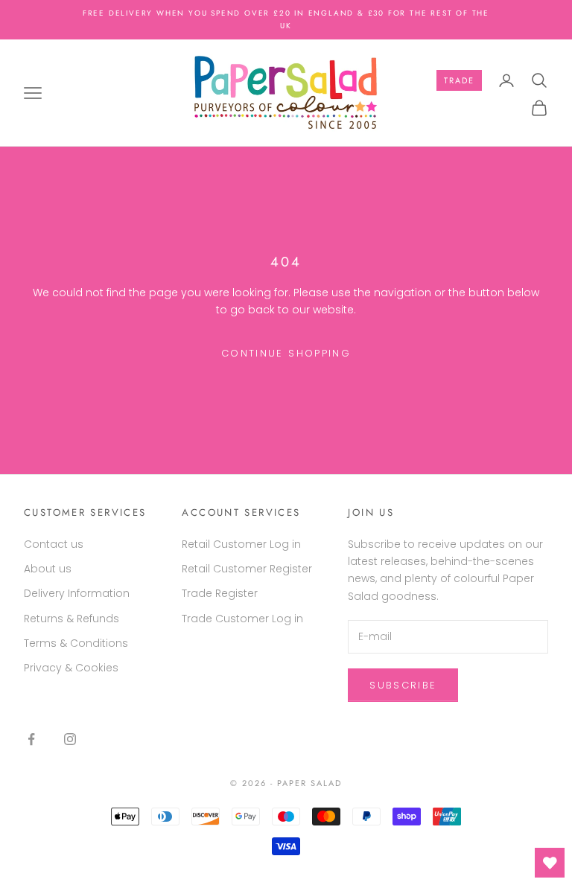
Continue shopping (286, 353)
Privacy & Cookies (71, 667)
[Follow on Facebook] (31, 739)
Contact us (53, 544)
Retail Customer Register (247, 568)
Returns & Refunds (71, 618)
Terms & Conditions (76, 643)
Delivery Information (77, 593)
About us (48, 568)
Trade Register (220, 593)
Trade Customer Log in (242, 618)
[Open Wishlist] (550, 863)
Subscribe (402, 685)
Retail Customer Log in (241, 544)
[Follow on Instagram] (70, 739)
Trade (459, 80)
